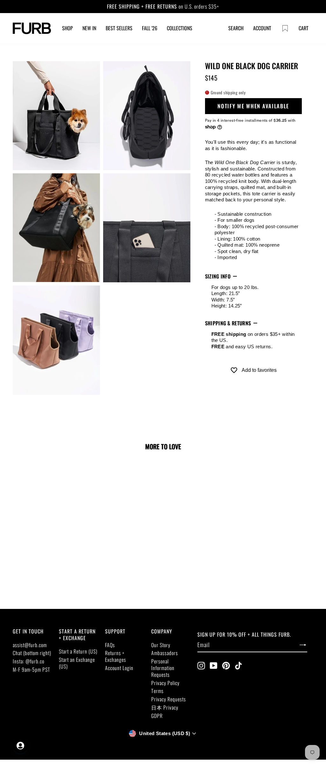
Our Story (160, 645)
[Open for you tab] (20, 745)
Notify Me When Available (253, 106)
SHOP (67, 28)
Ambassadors (164, 653)
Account (262, 28)
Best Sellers (119, 28)
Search (236, 28)
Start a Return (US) (78, 651)
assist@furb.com (30, 645)
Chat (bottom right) (32, 653)
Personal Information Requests (162, 667)
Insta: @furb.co (28, 661)
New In (89, 28)
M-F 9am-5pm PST (31, 669)
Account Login (119, 668)
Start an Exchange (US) (77, 663)
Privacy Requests (168, 699)
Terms (157, 691)
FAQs (110, 645)
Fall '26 (149, 28)
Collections (179, 28)
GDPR (157, 715)
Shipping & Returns (228, 323)
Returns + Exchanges (115, 656)
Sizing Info (218, 276)
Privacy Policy (165, 683)
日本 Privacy (164, 707)
